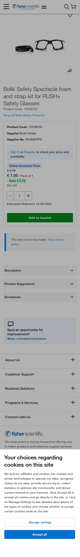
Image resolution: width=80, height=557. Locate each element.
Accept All (39, 534)
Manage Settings (40, 522)
